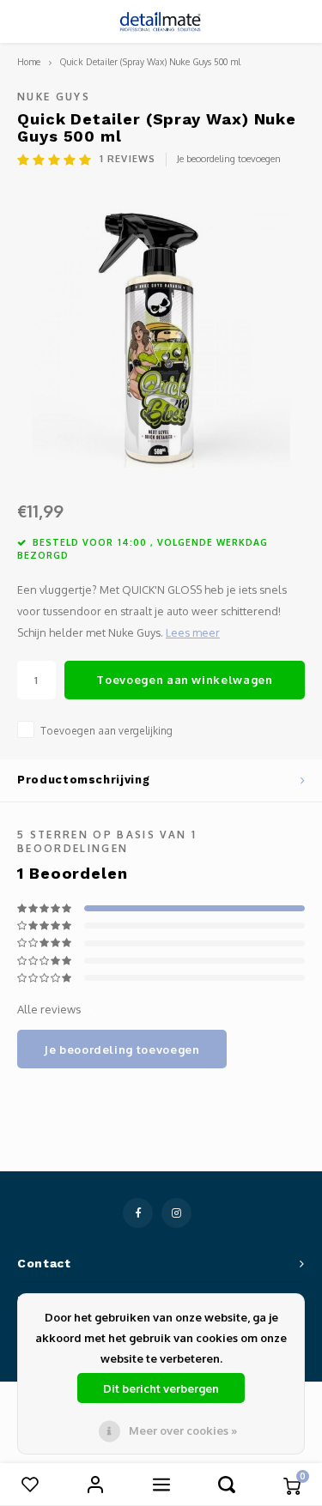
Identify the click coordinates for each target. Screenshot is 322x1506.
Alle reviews (49, 1009)
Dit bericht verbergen (161, 1388)
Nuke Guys (53, 96)
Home (28, 61)
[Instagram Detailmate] (176, 1213)
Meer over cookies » (183, 1430)
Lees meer (193, 632)
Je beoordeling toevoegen (229, 159)
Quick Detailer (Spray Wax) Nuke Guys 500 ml (150, 61)
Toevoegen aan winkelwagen (184, 679)
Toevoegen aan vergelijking (106, 730)
